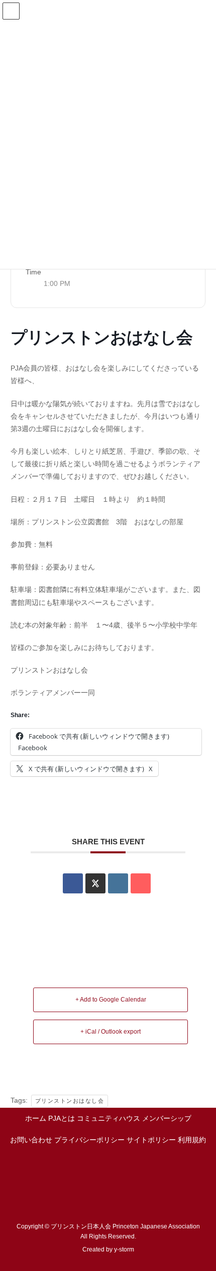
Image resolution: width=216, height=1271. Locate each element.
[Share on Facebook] (73, 883)
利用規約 (192, 1140)
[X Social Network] (95, 883)
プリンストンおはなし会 (69, 1101)
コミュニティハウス (108, 1118)
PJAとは (61, 1118)
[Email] (141, 883)
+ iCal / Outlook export (110, 1031)
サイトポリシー (151, 1140)
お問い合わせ (31, 1140)
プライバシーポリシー (89, 1140)
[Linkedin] (118, 883)
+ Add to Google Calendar (110, 999)
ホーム (35, 1118)
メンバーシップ (166, 1118)
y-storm (124, 1249)
